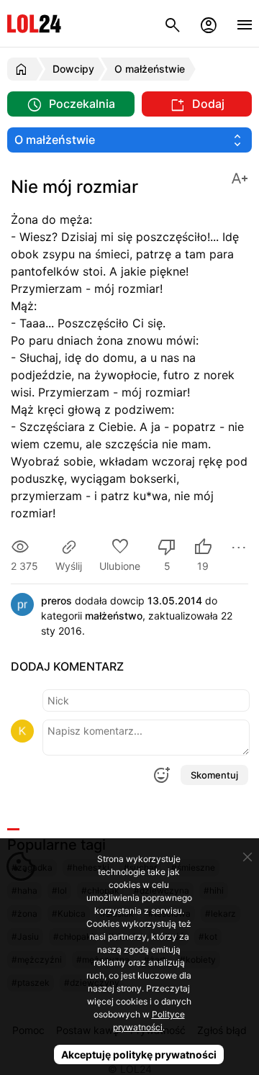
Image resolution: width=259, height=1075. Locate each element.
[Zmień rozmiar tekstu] (239, 177)
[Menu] (244, 23)
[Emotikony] (161, 775)
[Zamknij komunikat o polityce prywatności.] (247, 857)
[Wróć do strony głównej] (23, 69)
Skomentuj (214, 775)
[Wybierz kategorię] (129, 140)
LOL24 (34, 23)
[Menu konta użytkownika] (208, 23)
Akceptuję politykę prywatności (139, 1054)
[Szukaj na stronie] (172, 23)
